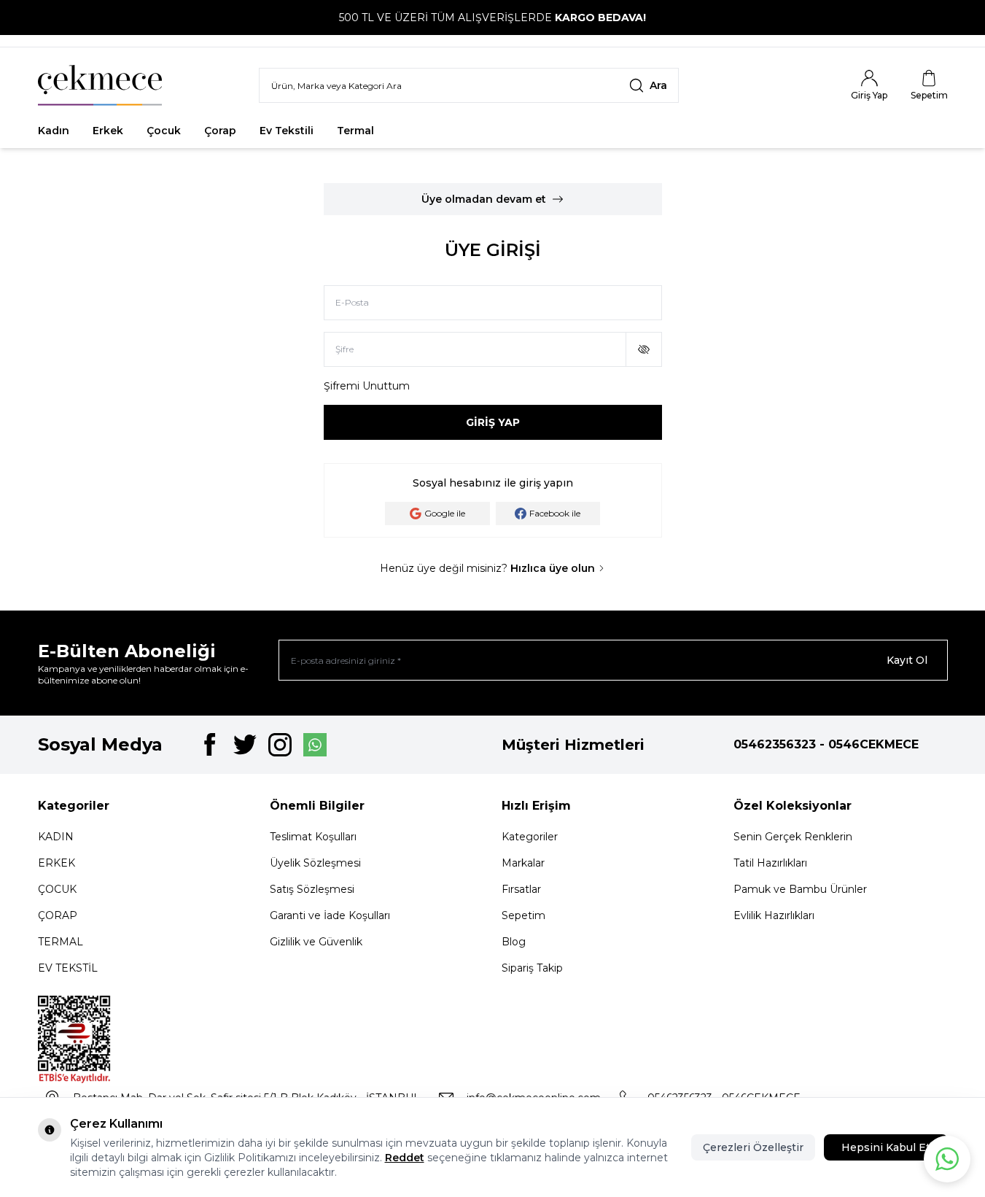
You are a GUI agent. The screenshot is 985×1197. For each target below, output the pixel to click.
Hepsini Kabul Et (885, 1147)
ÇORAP (57, 915)
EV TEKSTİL (68, 968)
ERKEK (56, 862)
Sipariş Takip (532, 968)
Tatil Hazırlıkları (770, 862)
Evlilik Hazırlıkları (773, 915)
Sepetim (523, 915)
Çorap (220, 130)
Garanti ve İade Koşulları (330, 915)
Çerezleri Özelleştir (753, 1147)
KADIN (56, 836)
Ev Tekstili (287, 130)
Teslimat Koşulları (313, 836)
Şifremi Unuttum (367, 385)
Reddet (404, 1157)
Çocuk (164, 130)
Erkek (108, 130)
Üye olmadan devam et (483, 199)
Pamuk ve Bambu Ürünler (800, 889)
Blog (514, 941)
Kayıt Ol (907, 660)
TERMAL (60, 941)
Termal (355, 130)
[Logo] (100, 85)
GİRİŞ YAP (493, 422)
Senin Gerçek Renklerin (792, 836)
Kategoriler (530, 836)
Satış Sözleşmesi (312, 889)
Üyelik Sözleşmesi (315, 862)
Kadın (53, 130)
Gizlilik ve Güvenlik (316, 941)
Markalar (523, 862)
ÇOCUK (57, 889)
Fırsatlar (419, 130)
